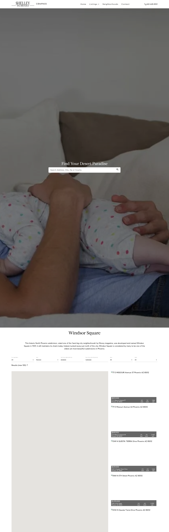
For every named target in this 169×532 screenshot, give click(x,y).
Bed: (111, 357)
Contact (125, 4)
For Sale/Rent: (15, 357)
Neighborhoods (110, 4)
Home (83, 4)
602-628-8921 (150, 4)
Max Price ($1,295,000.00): (91, 357)
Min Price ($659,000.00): (66, 357)
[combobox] (23, 360)
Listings (94, 4)
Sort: (37, 357)
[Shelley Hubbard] (23, 7)
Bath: (136, 357)
